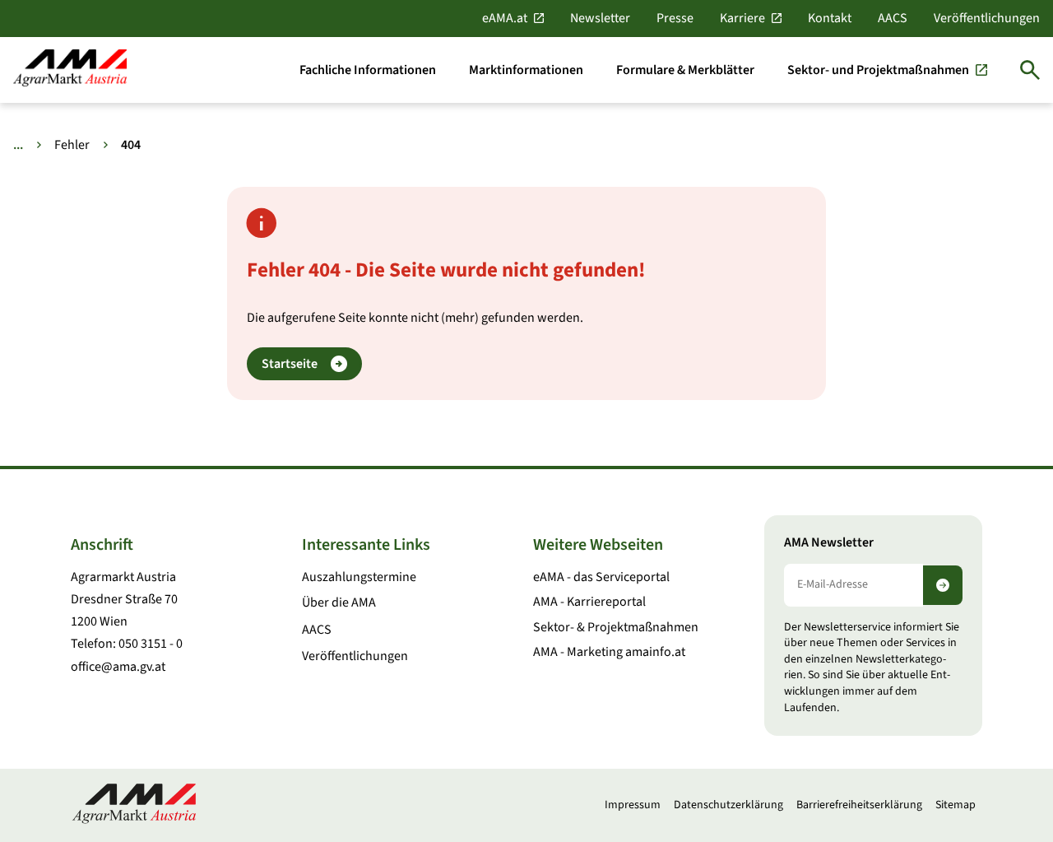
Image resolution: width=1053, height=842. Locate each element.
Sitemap (955, 805)
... (18, 144)
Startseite (290, 364)
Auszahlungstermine (359, 577)
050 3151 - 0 (150, 644)
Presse (674, 18)
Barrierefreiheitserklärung (859, 805)
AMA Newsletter (829, 543)
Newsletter (600, 18)
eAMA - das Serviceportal (601, 577)
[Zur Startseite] (70, 69)
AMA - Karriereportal (589, 602)
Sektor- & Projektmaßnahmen (615, 627)
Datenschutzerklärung (728, 805)
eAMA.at (504, 18)
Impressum (633, 805)
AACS (892, 18)
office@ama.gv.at (118, 667)
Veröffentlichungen (987, 18)
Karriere (742, 18)
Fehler (72, 145)
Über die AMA (339, 602)
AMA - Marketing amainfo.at (609, 652)
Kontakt (829, 18)
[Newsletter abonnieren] (943, 585)
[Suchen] (1030, 69)
